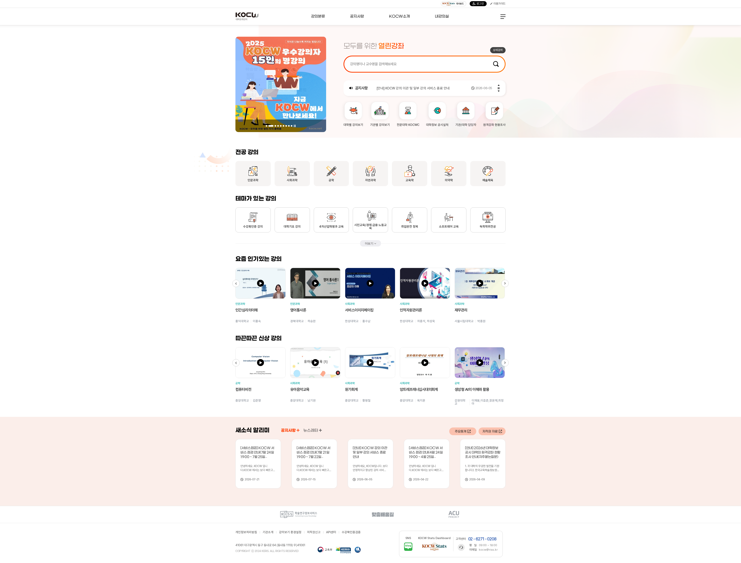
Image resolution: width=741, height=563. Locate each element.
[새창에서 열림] (298, 514)
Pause (295, 126)
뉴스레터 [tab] (310, 430)
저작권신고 (314, 532)
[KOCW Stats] (434, 547)
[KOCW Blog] (408, 547)
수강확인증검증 (351, 532)
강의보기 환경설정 (290, 532)
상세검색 (498, 50)
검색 (496, 64)
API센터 (331, 532)
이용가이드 (499, 3)
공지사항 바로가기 (298, 430)
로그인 (480, 3)
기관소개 (268, 532)
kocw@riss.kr (488, 549)
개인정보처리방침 (246, 532)
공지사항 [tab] (288, 430)
